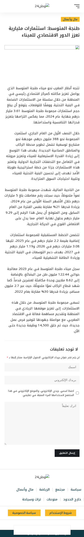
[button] (76, 6)
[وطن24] (42, 6)
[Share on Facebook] (65, 530)
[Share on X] (56, 530)
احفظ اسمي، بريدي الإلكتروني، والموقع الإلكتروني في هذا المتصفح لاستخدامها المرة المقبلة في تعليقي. (41, 393)
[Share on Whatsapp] (47, 530)
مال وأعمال (70, 19)
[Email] (37, 530)
